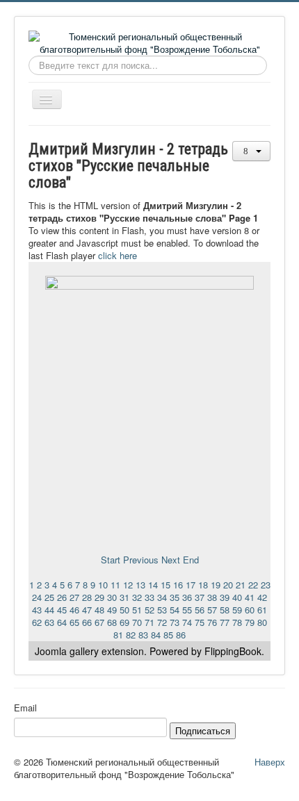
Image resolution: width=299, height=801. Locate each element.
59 (237, 609)
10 (103, 584)
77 (224, 622)
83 (143, 634)
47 (87, 609)
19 (215, 584)
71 (149, 622)
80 (262, 622)
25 (49, 597)
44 (49, 609)
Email (25, 708)
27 (74, 597)
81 (118, 634)
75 (199, 622)
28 (87, 597)
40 (237, 597)
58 (224, 609)
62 (37, 622)
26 (62, 597)
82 (131, 634)
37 (199, 597)
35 (174, 597)
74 (187, 622)
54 (174, 609)
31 (124, 597)
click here (117, 255)
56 (199, 609)
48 (99, 609)
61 (262, 609)
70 (137, 622)
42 (262, 597)
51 (137, 609)
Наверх (269, 761)
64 (62, 622)
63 (49, 622)
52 (149, 609)
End (191, 559)
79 (249, 622)
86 (181, 634)
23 (265, 584)
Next (170, 559)
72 (162, 622)
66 (87, 622)
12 (128, 584)
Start (110, 559)
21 (240, 584)
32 (137, 597)
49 (112, 609)
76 (212, 622)
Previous (141, 559)
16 (178, 584)
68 (112, 622)
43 (37, 609)
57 (212, 609)
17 (190, 584)
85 (168, 634)
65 (74, 622)
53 (162, 609)
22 (253, 584)
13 (140, 584)
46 (74, 609)
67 (99, 622)
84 (156, 634)
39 (224, 597)
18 (203, 584)
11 (115, 584)
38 (212, 597)
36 (187, 597)
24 (37, 597)
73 (174, 622)
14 (153, 584)
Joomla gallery (67, 651)
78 (237, 622)
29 (99, 597)
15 (165, 584)
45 (62, 609)
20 (228, 584)
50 (124, 609)
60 (249, 609)
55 (187, 609)
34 (162, 597)
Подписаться (202, 730)
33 (149, 597)
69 (124, 622)
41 (249, 597)
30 (112, 597)
